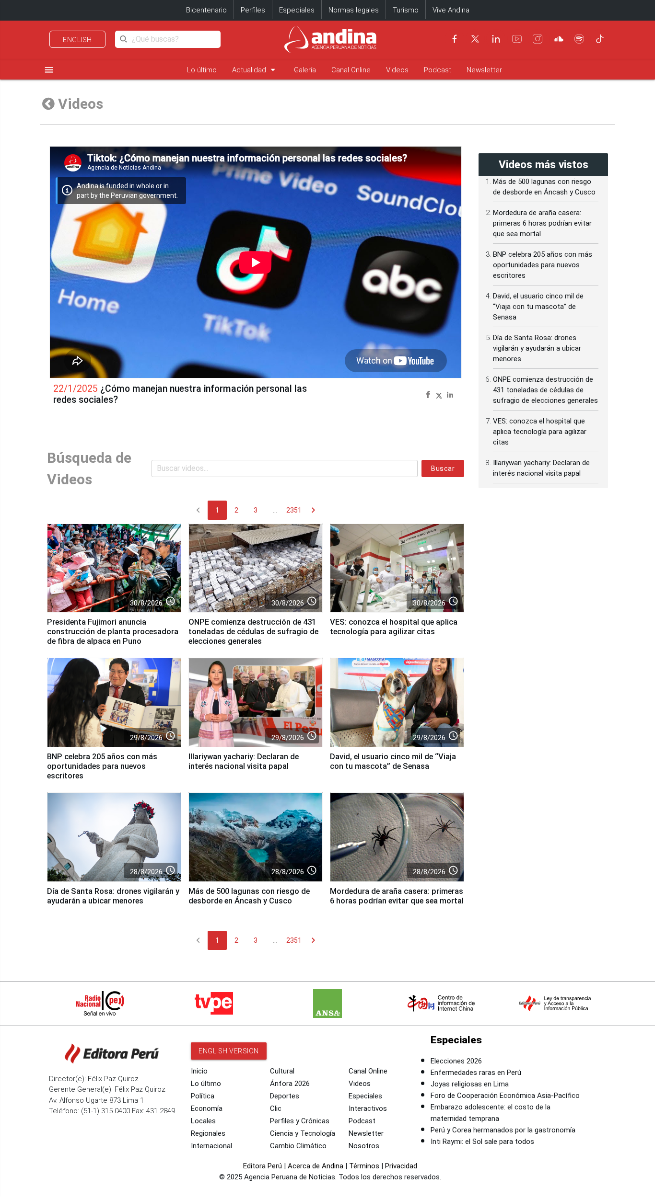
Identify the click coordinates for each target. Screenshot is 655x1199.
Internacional (211, 1146)
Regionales (208, 1133)
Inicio (199, 1071)
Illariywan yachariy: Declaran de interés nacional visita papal (243, 761)
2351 (294, 510)
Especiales (297, 10)
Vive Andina (451, 10)
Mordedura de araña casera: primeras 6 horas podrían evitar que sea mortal (397, 896)
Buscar (443, 468)
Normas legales (353, 10)
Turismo (406, 10)
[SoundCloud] (558, 38)
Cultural (282, 1071)
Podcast (437, 70)
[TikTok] (599, 38)
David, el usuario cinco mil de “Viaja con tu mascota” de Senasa (393, 761)
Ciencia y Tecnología (302, 1133)
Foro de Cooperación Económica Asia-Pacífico (505, 1095)
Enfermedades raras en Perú (476, 1072)
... (275, 510)
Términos (364, 1166)
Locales (203, 1121)
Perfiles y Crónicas (299, 1121)
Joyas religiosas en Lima (470, 1084)
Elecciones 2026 (456, 1061)
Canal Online (351, 70)
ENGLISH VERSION (229, 1051)
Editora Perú (262, 1166)
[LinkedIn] (495, 38)
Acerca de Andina (315, 1166)
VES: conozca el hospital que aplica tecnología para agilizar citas (393, 626)
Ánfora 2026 (290, 1083)
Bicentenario (206, 10)
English (77, 40)
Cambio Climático (298, 1146)
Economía (206, 1108)
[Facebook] (454, 38)
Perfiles (253, 10)
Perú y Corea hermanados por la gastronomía (503, 1130)
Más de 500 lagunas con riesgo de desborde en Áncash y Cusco (249, 896)
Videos (397, 70)
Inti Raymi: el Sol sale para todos (482, 1141)
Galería (305, 70)
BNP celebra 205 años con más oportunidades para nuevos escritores (102, 766)
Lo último (202, 70)
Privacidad (401, 1166)
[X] (475, 38)
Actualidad (255, 69)
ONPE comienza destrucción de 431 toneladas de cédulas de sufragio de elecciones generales (253, 631)
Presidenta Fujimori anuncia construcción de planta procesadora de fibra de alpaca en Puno (112, 631)
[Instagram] (537, 38)
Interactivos (368, 1108)
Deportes (284, 1096)
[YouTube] (516, 38)
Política (202, 1096)
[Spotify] (579, 38)
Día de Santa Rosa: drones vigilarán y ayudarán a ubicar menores (113, 896)
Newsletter (484, 70)
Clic (275, 1108)
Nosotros (364, 1146)
